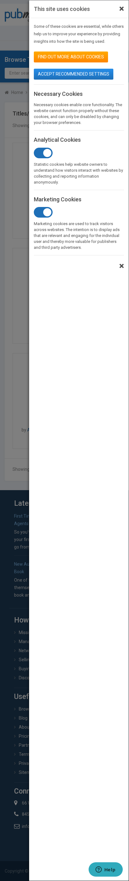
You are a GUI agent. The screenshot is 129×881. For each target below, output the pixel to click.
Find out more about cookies (71, 56)
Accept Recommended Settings (73, 73)
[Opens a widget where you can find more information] (105, 870)
